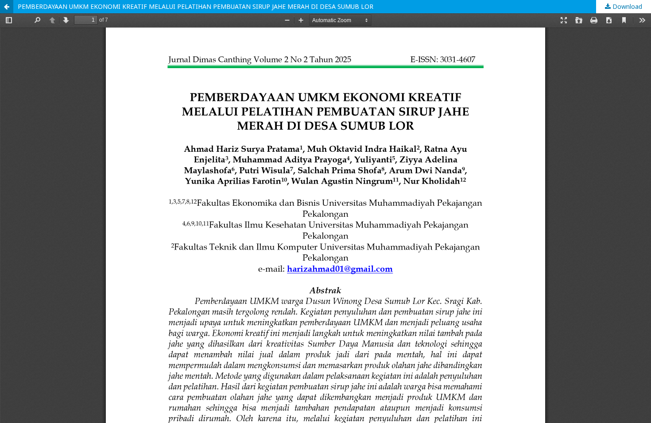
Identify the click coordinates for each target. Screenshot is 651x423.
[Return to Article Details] (6, 6)
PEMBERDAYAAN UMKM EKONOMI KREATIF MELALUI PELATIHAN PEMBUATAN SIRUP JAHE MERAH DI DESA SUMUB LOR (195, 6)
